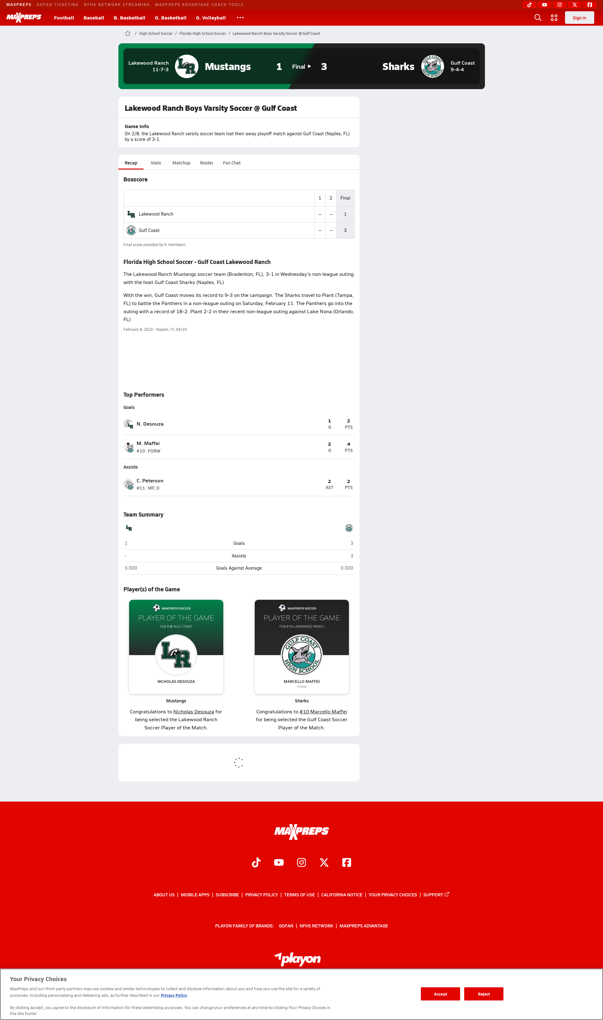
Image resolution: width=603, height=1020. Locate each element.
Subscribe (227, 894)
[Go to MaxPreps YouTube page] (279, 863)
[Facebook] (590, 4)
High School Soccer (156, 33)
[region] (301, 994)
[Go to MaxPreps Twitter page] (324, 863)
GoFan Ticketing (58, 4)
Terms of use (299, 894)
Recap (131, 162)
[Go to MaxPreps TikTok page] (256, 863)
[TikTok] (529, 4)
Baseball (94, 17)
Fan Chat (232, 162)
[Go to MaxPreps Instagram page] (301, 863)
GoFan (286, 925)
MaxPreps (19, 4)
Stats (156, 162)
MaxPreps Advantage (364, 925)
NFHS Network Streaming (117, 4)
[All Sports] (240, 17)
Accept (440, 994)
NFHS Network (316, 925)
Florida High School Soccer (202, 33)
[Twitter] (575, 4)
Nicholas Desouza (193, 711)
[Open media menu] (554, 17)
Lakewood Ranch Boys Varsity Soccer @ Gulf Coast (276, 33)
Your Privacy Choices (393, 894)
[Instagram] (560, 4)
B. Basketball (129, 17)
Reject (484, 994)
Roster (206, 162)
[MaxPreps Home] (23, 18)
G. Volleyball (211, 17)
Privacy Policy (261, 894)
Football (64, 17)
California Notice (341, 894)
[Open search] (538, 17)
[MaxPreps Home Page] (127, 33)
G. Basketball (171, 17)
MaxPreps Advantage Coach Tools (199, 4)
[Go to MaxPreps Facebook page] (347, 863)
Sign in (579, 17)
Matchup (181, 162)
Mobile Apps (195, 894)
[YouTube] (544, 4)
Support (433, 894)
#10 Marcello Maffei (323, 711)
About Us (164, 894)
